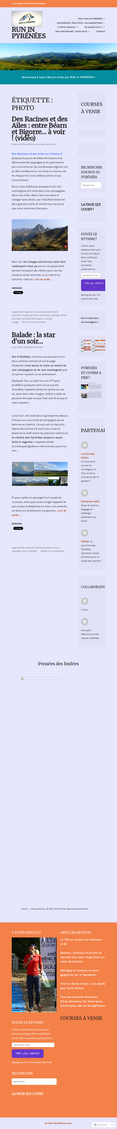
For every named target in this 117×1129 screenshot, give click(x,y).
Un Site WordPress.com (58, 1123)
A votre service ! (66, 27)
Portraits (51, 144)
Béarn (21, 312)
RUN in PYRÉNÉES (29, 33)
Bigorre (28, 312)
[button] (23, 469)
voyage (15, 322)
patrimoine (44, 315)
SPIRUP (85, 541)
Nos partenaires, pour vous (71, 31)
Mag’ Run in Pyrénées (90, 18)
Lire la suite (43, 279)
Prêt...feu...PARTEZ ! (94, 285)
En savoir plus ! (93, 27)
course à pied (39, 312)
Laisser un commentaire (34, 322)
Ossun (56, 547)
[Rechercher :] (91, 185)
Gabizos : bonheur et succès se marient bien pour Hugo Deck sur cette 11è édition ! (82, 957)
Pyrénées (16, 318)
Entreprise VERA (90, 501)
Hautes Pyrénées (30, 315)
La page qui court (27, 1094)
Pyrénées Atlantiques (32, 318)
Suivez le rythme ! (28, 1022)
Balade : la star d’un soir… (33, 338)
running (48, 318)
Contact (100, 31)
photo (63, 315)
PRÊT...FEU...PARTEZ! (28, 1053)
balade (21, 547)
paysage (55, 315)
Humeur (42, 144)
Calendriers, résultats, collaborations (79, 23)
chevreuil (29, 547)
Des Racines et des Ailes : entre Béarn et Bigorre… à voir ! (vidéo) (40, 128)
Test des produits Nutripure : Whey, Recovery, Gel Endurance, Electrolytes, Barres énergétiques (82, 1001)
